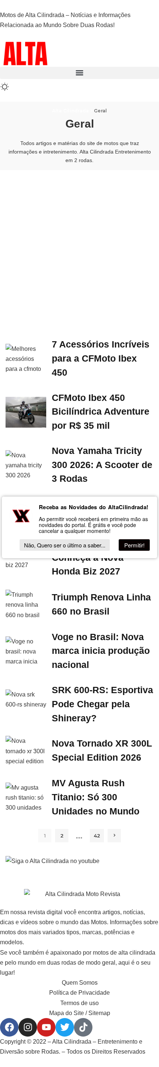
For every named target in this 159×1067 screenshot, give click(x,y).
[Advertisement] (79, 253)
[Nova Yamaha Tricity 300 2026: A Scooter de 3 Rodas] (26, 465)
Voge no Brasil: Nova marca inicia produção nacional (101, 651)
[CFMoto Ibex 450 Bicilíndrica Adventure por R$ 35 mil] (26, 412)
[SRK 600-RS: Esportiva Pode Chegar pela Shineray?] (26, 704)
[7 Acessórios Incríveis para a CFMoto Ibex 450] (26, 359)
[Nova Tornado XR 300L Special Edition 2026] (26, 751)
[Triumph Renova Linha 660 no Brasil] (26, 605)
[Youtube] (46, 1027)
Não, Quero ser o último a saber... (64, 545)
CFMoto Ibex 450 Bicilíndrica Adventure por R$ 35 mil (100, 412)
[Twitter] (64, 1027)
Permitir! (134, 545)
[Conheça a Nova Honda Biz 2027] (26, 565)
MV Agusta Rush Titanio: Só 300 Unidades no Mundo (95, 797)
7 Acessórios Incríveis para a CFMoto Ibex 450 (100, 358)
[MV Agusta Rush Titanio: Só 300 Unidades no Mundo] (26, 798)
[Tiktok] (83, 1027)
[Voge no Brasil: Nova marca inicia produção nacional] (26, 651)
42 (97, 836)
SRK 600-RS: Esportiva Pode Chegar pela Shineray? (102, 704)
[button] (79, 73)
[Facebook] (9, 1027)
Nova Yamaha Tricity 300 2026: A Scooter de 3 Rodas (102, 465)
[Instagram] (27, 1027)
